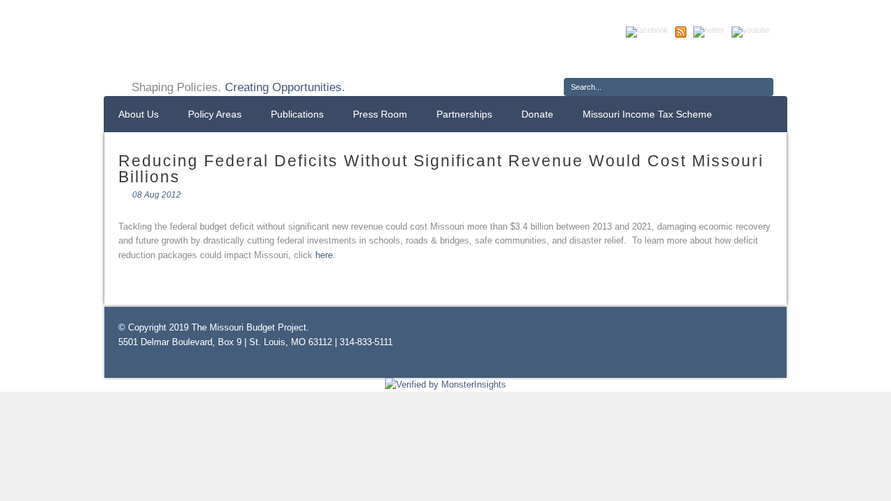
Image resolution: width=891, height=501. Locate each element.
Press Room (380, 114)
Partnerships (464, 114)
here (324, 255)
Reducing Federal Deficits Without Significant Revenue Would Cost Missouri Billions (441, 169)
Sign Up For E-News (616, 59)
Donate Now (722, 59)
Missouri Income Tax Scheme (647, 114)
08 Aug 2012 (156, 195)
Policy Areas (215, 114)
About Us (138, 114)
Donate (537, 114)
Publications (297, 114)
